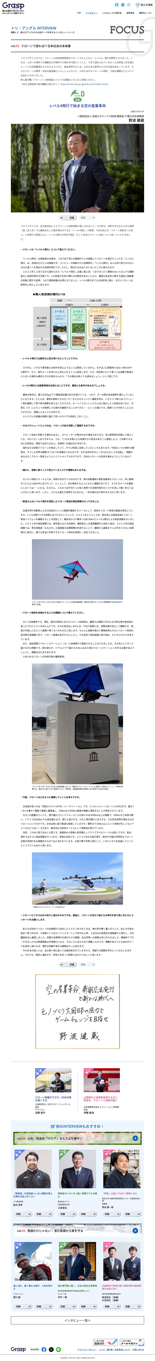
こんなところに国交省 (112, 13)
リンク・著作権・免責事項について (114, 1349)
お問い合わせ (138, 1349)
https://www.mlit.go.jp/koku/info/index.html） (85, 84)
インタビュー (91, 13)
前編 (72, 217)
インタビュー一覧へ (77, 1320)
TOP (79, 13)
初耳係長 (130, 13)
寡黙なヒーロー (146, 13)
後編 (39, 1213)
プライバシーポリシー (87, 1349)
